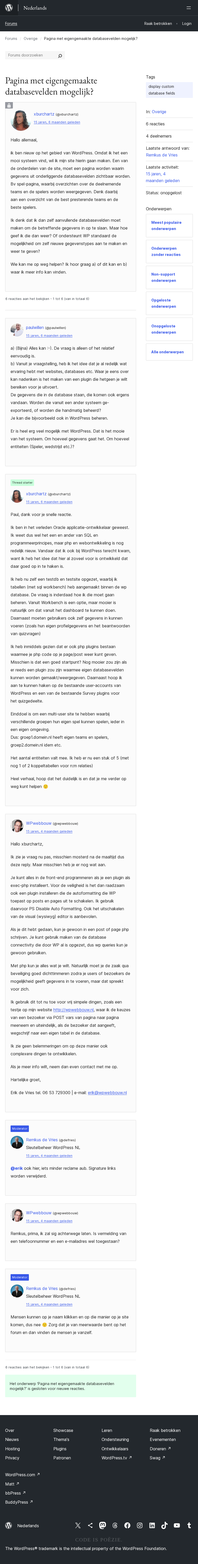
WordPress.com (22, 1474)
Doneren (160, 1448)
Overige (31, 38)
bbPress (15, 1493)
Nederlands (28, 1525)
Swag (158, 1457)
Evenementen (163, 1439)
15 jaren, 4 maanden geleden (49, 831)
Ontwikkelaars (115, 1448)
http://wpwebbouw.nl (73, 1009)
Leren (107, 1430)
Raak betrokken (165, 1430)
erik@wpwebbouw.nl (107, 1092)
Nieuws (12, 1439)
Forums (11, 23)
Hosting (12, 1448)
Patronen (62, 1457)
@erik (17, 1168)
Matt (12, 1484)
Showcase (63, 1430)
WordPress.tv (117, 1457)
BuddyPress (19, 1502)
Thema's (61, 1439)
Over (9, 1430)
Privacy (12, 1457)
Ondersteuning (115, 1439)
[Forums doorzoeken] (60, 55)
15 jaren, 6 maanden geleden (57, 122)
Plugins (60, 1448)
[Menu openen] (190, 8)
